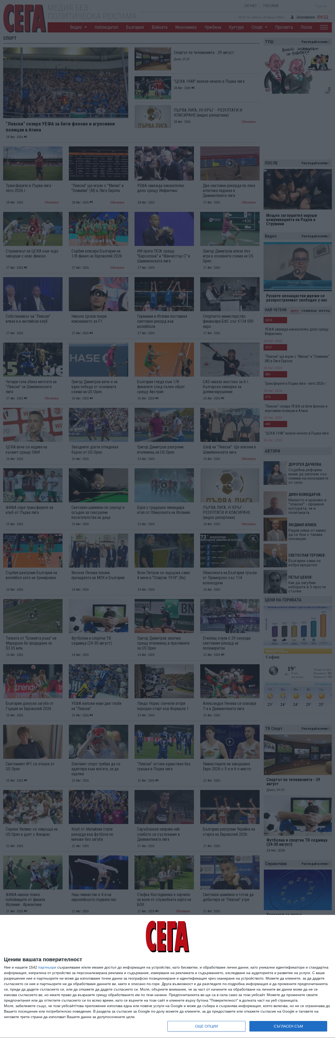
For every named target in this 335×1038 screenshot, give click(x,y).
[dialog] (167, 976)
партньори (47, 967)
